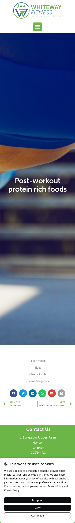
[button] (37, 26)
